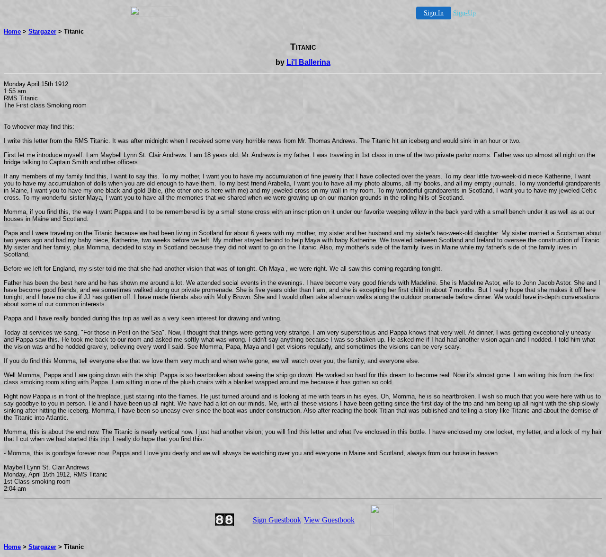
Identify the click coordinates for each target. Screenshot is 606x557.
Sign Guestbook (277, 520)
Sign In (434, 13)
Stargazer (42, 31)
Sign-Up (464, 13)
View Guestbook (329, 520)
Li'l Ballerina (308, 62)
